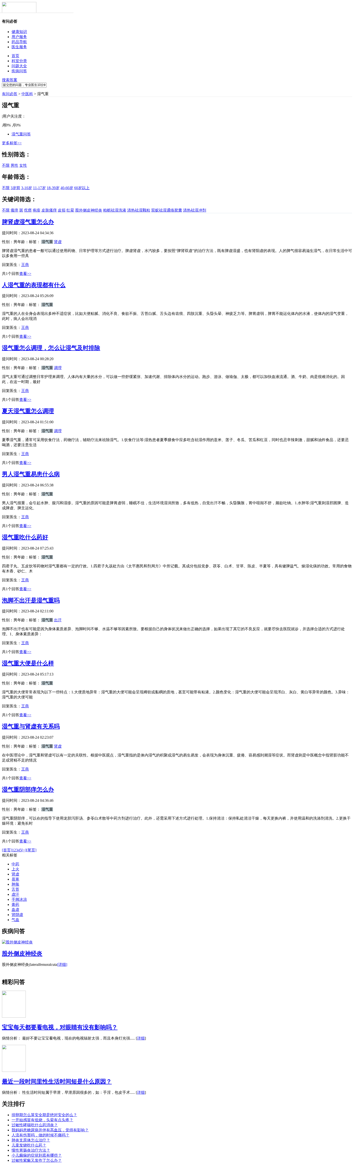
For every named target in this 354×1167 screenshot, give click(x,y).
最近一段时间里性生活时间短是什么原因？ (57, 1081)
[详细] (62, 964)
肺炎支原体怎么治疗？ (31, 1140)
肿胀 (15, 884)
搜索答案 (9, 80)
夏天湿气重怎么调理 (28, 411)
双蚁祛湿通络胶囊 (166, 210)
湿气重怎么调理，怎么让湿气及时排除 (51, 348)
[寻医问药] (19, 12)
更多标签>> (12, 143)
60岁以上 (82, 188)
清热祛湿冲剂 (194, 210)
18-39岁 (53, 188)
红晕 (70, 210)
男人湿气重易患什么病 (31, 474)
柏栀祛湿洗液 (114, 210)
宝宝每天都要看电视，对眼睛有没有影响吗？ (60, 1027)
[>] (24, 850)
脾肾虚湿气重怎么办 (28, 222)
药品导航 (19, 42)
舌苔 (15, 889)
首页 (15, 56)
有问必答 (9, 94)
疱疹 (36, 210)
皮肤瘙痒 (49, 210)
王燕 (25, 265)
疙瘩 (28, 210)
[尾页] (31, 850)
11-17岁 (39, 188)
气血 (15, 920)
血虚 (15, 910)
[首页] (7, 850)
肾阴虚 (17, 915)
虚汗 (15, 894)
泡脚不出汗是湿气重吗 (31, 600)
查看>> (25, 274)
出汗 (58, 620)
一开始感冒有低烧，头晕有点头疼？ (42, 1120)
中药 (15, 864)
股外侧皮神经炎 (88, 210)
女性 (23, 165)
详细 (141, 1038)
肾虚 (58, 242)
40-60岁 (66, 188)
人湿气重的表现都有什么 (34, 285)
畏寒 (15, 879)
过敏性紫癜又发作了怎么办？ (37, 1160)
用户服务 (19, 37)
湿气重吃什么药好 (25, 537)
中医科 (27, 94)
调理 (58, 368)
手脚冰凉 (19, 899)
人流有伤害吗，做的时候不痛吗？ (40, 1135)
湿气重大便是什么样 (28, 663)
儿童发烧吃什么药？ (29, 1145)
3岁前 (15, 188)
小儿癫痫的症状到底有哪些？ (37, 1155)
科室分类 (19, 61)
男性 (14, 165)
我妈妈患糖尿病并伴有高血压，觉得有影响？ (50, 1130)
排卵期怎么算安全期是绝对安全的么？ (44, 1115)
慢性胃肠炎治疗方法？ (31, 1150)
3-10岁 (26, 188)
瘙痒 (14, 210)
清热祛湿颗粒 (138, 210)
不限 (6, 165)
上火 (15, 869)
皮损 (62, 210)
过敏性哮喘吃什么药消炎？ (35, 1125)
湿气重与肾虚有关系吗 (31, 726)
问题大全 (19, 66)
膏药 (15, 904)
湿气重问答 (21, 134)
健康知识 (19, 32)
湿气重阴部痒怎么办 (28, 789)
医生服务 (19, 47)
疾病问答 (19, 71)
